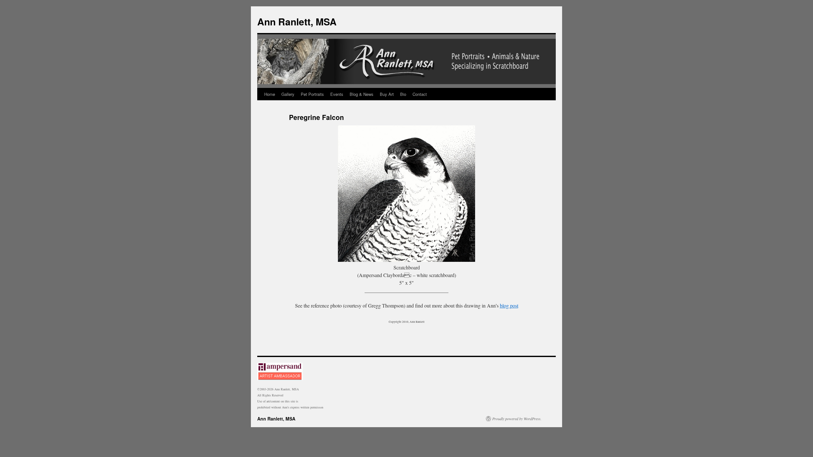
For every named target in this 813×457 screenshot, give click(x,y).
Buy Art (387, 94)
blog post (509, 305)
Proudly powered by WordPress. (516, 418)
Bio (403, 94)
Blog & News (361, 94)
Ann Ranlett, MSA (297, 21)
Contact (420, 94)
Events (336, 94)
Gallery (287, 94)
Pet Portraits (312, 94)
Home (269, 94)
